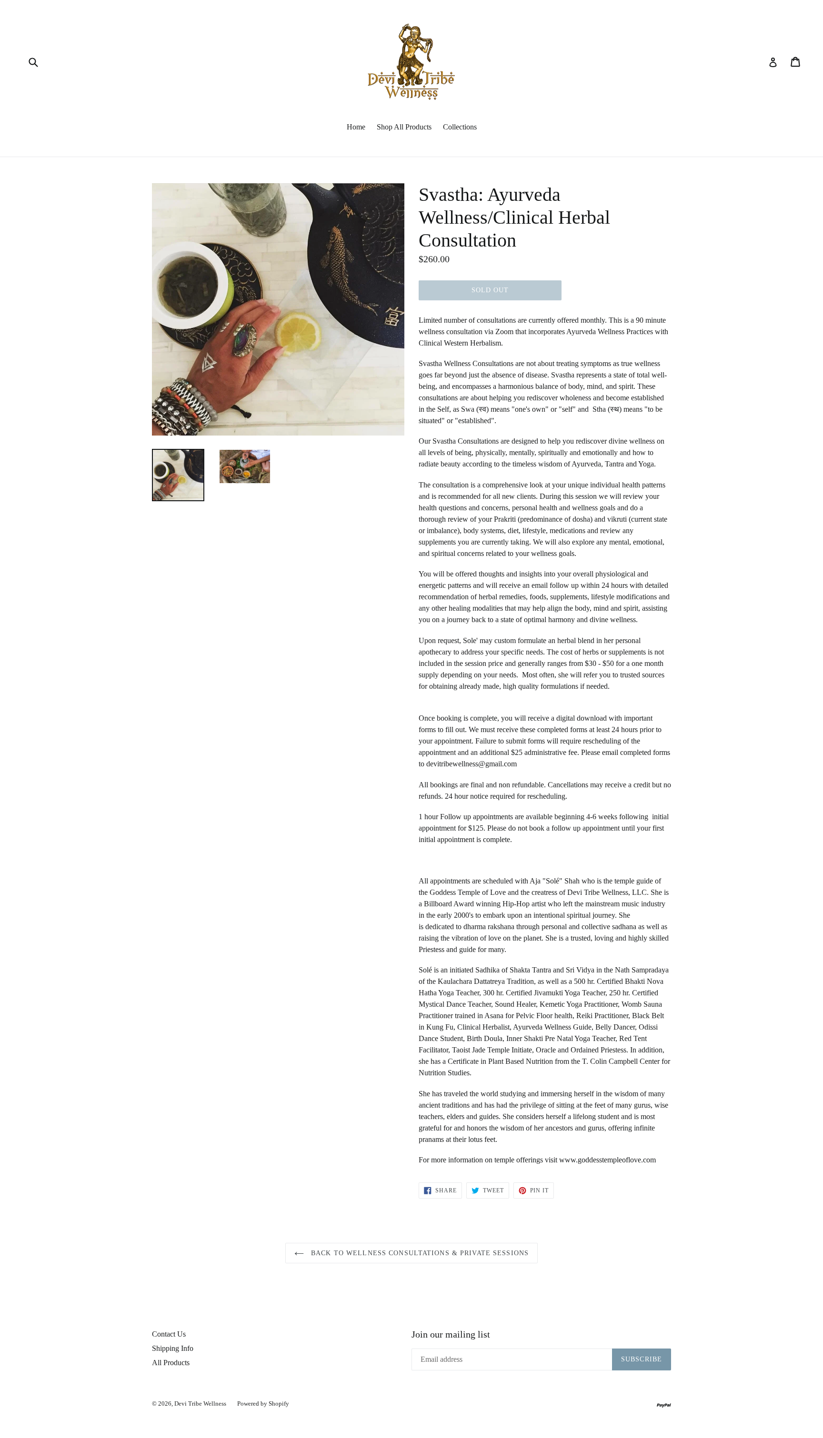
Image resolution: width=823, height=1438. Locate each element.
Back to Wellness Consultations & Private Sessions (419, 1253)
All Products (171, 1363)
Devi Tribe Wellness (201, 1403)
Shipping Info (172, 1348)
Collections (460, 127)
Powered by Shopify (263, 1403)
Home (356, 127)
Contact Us (169, 1334)
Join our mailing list (451, 1334)
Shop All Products (404, 127)
